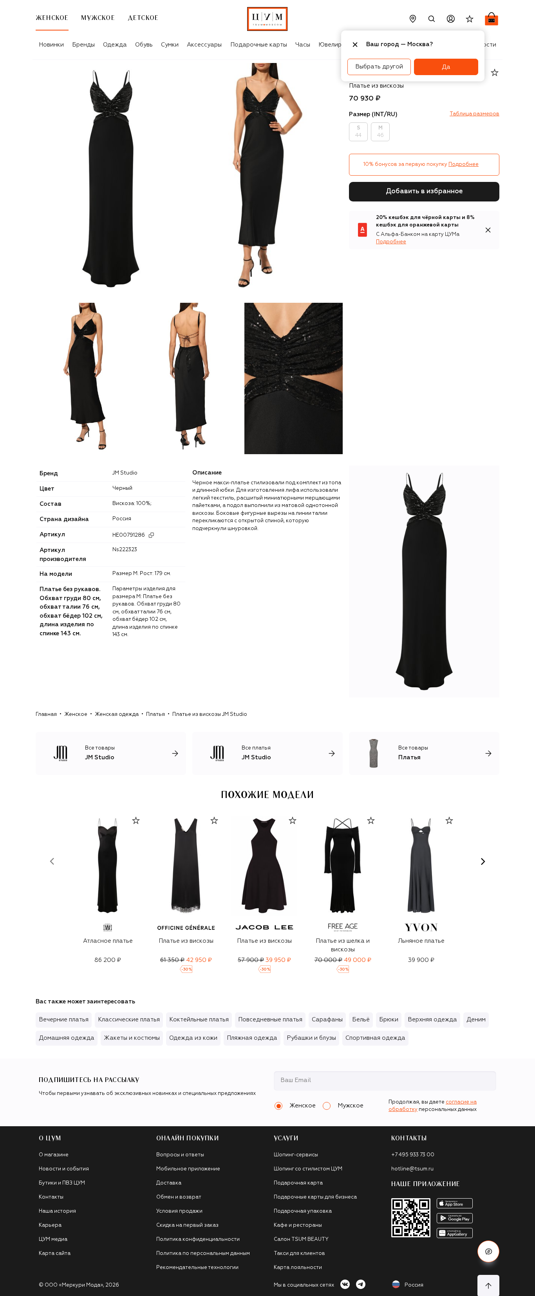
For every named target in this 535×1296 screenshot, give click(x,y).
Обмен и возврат (178, 1197)
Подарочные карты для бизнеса (315, 1197)
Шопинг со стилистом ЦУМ (308, 1169)
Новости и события (64, 1169)
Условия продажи (179, 1211)
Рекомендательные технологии (197, 1267)
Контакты (51, 1197)
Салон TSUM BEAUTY (301, 1239)
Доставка (168, 1183)
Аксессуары (204, 45)
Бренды (83, 45)
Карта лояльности (298, 1267)
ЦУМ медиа (53, 1239)
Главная (46, 714)
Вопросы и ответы (180, 1155)
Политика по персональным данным (203, 1253)
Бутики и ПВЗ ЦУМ (62, 1183)
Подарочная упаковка (303, 1211)
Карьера (50, 1225)
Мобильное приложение (188, 1169)
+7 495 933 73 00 (412, 1155)
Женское (75, 714)
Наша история (57, 1211)
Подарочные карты (258, 45)
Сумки (170, 45)
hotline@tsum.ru (412, 1169)
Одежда (115, 45)
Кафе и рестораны (298, 1225)
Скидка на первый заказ (187, 1225)
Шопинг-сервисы (296, 1155)
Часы (302, 45)
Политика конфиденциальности (198, 1239)
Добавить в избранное (424, 191)
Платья (155, 714)
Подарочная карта (298, 1183)
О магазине (54, 1155)
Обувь (144, 45)
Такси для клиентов (299, 1253)
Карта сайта (54, 1253)
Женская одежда (117, 714)
